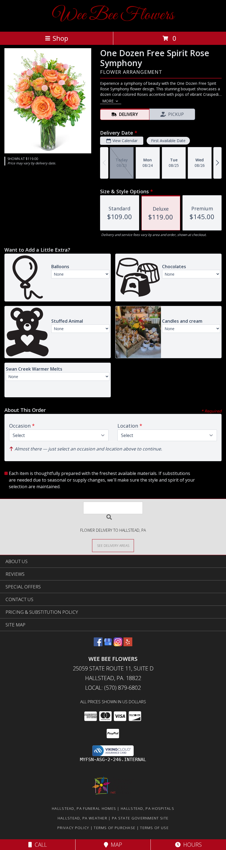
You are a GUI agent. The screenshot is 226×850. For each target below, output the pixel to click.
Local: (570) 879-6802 (113, 687)
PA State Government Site (140, 818)
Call (39, 844)
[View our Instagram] (118, 644)
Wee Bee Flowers (113, 15)
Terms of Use (154, 827)
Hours (191, 844)
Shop (60, 38)
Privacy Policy (73, 827)
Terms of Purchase (114, 827)
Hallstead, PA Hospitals (147, 808)
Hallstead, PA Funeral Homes (84, 808)
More (108, 101)
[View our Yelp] (127, 644)
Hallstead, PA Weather (82, 818)
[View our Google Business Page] (108, 644)
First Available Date (168, 140)
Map (115, 844)
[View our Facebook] (98, 644)
